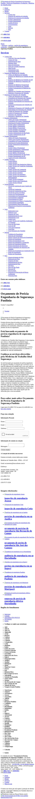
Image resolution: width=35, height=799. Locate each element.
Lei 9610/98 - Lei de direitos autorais (23, 764)
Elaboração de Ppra (14, 259)
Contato (6, 31)
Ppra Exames (12, 270)
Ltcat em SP (11, 226)
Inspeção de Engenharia (15, 236)
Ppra (9, 29)
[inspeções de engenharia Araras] (14, 494)
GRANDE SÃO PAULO (12, 617)
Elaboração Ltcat (13, 211)
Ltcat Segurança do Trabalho (16, 231)
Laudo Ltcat (11, 219)
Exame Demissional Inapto (16, 151)
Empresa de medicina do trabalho (18, 16)
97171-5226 (7, 40)
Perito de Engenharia (14, 252)
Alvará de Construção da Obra (17, 191)
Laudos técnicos (13, 23)
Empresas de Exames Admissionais (18, 123)
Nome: (3, 421)
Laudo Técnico (12, 163)
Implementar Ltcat (13, 217)
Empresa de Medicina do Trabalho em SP (20, 80)
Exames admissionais (14, 19)
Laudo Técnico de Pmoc (15, 173)
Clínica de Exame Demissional (17, 138)
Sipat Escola (11, 68)
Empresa (7, 9)
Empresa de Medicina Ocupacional (18, 85)
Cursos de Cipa (12, 60)
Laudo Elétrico (12, 161)
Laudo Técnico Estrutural (15, 179)
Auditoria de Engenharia (15, 234)
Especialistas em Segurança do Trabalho (20, 109)
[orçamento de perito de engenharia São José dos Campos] (19, 539)
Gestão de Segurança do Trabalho (18, 111)
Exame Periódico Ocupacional (17, 129)
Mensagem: (4, 446)
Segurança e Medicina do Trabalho (18, 116)
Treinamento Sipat (13, 71)
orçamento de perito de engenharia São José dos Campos (16, 545)
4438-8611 (6, 37)
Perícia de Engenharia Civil (16, 241)
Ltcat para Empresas (14, 227)
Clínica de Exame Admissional (17, 119)
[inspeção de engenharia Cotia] (13, 504)
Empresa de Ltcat (13, 214)
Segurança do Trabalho (15, 114)
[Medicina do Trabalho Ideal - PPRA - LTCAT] (17, 5)
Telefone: (4, 428)
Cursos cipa (11, 14)
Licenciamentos (12, 24)
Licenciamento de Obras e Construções (19, 201)
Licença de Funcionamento (16, 194)
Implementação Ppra (14, 264)
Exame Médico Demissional (16, 153)
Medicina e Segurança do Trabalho (18, 93)
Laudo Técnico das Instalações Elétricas (20, 164)
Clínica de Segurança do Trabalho (18, 96)
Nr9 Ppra (11, 265)
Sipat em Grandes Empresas (16, 66)
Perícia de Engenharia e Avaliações (18, 242)
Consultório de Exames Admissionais (19, 121)
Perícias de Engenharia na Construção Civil (21, 251)
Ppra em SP (11, 269)
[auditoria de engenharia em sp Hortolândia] (17, 551)
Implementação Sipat (14, 61)
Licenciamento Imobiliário (16, 202)
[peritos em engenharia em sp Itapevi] (15, 562)
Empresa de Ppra (13, 261)
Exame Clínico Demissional (16, 148)
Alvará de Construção (14, 189)
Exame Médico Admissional (16, 126)
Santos (6, 621)
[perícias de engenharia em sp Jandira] (15, 512)
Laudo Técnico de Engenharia (17, 171)
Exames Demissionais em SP (16, 156)
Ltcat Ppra (11, 229)
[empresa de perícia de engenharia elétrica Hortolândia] (19, 594)
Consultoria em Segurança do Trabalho (19, 98)
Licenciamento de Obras (15, 199)
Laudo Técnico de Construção (17, 169)
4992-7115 (6, 34)
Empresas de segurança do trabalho (18, 18)
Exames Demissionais (10, 136)
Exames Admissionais (10, 118)
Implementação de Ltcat (15, 216)
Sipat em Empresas (13, 65)
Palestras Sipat (12, 63)
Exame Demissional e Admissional (18, 149)
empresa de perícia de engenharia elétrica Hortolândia (14, 601)
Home (6, 8)
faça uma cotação (6, 409)
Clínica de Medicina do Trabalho (18, 75)
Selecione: (7, 614)
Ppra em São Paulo (13, 267)
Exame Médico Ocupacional (16, 128)
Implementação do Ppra (15, 262)
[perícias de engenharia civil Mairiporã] (16, 582)
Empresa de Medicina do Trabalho (14, 73)
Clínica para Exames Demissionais (18, 139)
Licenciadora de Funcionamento (17, 196)
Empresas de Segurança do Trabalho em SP (21, 108)
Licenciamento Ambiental (15, 197)
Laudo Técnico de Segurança (16, 174)
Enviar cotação (5, 449)
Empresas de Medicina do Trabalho (18, 86)
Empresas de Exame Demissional (18, 143)
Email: (3, 425)
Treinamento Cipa (13, 70)
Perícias (10, 28)
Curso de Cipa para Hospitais (16, 58)
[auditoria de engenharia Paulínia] (14, 572)
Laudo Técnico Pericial (15, 182)
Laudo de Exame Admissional (17, 158)
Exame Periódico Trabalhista (16, 131)
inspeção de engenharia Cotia (18, 508)
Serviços (7, 13)
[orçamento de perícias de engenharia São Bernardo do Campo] (19, 524)
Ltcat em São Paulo (14, 224)
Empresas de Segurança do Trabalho (15, 95)
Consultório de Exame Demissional (18, 141)
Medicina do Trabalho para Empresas (19, 91)
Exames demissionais (14, 21)
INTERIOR (8, 619)
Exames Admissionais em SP (16, 134)
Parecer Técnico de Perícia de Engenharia (20, 237)
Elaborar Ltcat (12, 212)
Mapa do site (8, 784)
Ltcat (9, 26)
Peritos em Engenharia (14, 254)
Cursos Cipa (8, 56)
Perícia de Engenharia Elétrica (17, 244)
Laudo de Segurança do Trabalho (18, 113)
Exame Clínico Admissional (16, 124)
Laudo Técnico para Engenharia (17, 181)
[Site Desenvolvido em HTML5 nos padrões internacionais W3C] (17, 797)
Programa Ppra (12, 275)
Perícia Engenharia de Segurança (18, 246)
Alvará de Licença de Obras (16, 192)
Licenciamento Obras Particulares (18, 204)
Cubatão (6, 616)
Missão (6, 11)
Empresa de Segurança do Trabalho (18, 100)
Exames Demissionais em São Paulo (19, 154)
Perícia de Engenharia (14, 239)
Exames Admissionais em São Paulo (19, 133)
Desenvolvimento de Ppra (15, 257)
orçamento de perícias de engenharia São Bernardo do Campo (18, 531)
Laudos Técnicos (9, 159)
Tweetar (6, 311)
